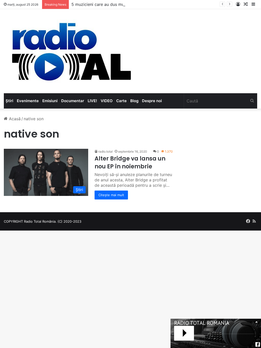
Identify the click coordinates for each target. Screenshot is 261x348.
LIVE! (92, 100)
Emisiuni (50, 100)
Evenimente (28, 100)
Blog (134, 100)
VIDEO (107, 100)
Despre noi (152, 100)
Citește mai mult (111, 195)
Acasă (14, 118)
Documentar (72, 100)
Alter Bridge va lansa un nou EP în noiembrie (130, 162)
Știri (9, 100)
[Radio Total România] (71, 51)
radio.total (105, 151)
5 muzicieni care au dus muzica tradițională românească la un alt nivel (139, 4)
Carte (121, 100)
